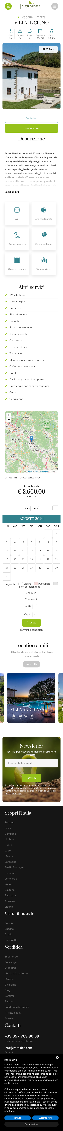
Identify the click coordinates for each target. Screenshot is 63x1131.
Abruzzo (10, 901)
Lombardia (11, 878)
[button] (31, 439)
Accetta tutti (45, 1117)
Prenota (31, 622)
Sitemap (10, 1018)
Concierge (11, 962)
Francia (9, 923)
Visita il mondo (19, 914)
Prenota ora (32, 128)
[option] (31, 698)
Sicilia (8, 828)
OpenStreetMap (41, 471)
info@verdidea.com (18, 1048)
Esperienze (11, 956)
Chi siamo (10, 984)
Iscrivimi (31, 778)
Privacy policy (13, 1012)
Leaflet (29, 471)
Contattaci (31, 118)
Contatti (9, 995)
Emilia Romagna (14, 867)
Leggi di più (12, 192)
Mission (9, 979)
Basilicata (10, 895)
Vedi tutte (31, 664)
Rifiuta (17, 1117)
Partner (9, 1001)
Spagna (9, 928)
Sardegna (10, 861)
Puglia (8, 844)
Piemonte (10, 873)
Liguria (9, 906)
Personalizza (31, 1124)
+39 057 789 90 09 (22, 1036)
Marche (9, 856)
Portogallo (11, 940)
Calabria (10, 889)
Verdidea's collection (17, 973)
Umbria (9, 839)
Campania (10, 833)
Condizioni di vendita (17, 1007)
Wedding (10, 967)
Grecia (8, 934)
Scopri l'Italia (18, 813)
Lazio (8, 850)
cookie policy (11, 1083)
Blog (7, 990)
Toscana (9, 822)
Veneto (9, 884)
